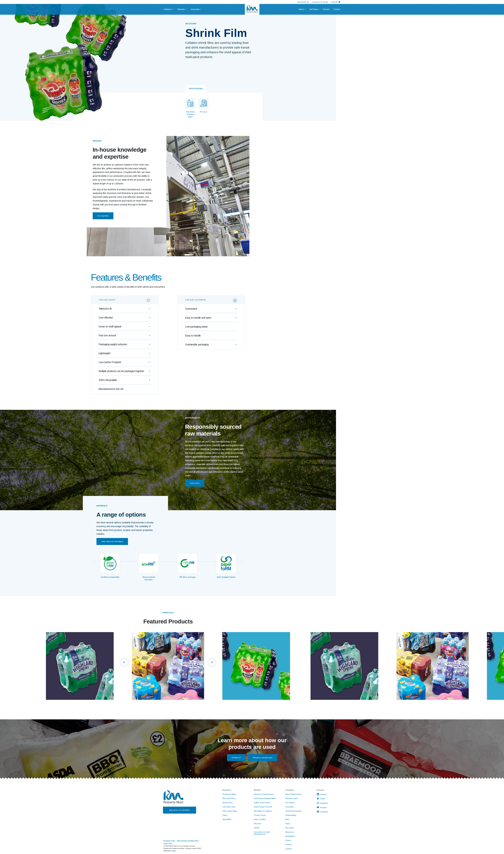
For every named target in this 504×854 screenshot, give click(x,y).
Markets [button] (181, 9)
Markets (257, 790)
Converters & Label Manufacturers (262, 833)
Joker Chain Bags (229, 811)
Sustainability (290, 815)
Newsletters (290, 836)
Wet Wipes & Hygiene (263, 811)
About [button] (301, 9)
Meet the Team (291, 798)
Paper (224, 815)
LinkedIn (334, 2)
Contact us (236, 758)
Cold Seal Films (228, 807)
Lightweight (104, 353)
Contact (337, 9)
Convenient (191, 308)
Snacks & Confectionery (264, 794)
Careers (326, 9)
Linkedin (323, 794)
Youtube (323, 807)
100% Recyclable (108, 380)
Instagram (324, 803)
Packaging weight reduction (113, 344)
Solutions (226, 790)
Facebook (324, 812)
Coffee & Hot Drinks (262, 803)
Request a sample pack (262, 758)
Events (288, 840)
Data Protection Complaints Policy (187, 840)
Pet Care (257, 824)
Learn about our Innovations (112, 541)
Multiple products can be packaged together (121, 371)
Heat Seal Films (228, 798)
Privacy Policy (167, 843)
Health (256, 828)
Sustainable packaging (197, 344)
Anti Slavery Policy (169, 840)
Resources (289, 832)
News (287, 824)
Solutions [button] (168, 9)
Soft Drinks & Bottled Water (265, 798)
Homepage (252, 10)
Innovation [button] (195, 9)
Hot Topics (314, 9)
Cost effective (106, 317)
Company (289, 790)
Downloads (301, 2)
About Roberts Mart (293, 794)
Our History (290, 803)
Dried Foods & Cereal (263, 807)
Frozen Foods (260, 815)
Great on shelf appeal (110, 326)
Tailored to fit (105, 308)
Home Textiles (260, 819)
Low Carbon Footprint (110, 362)
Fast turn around (107, 335)
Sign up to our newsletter (179, 810)
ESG (287, 819)
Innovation (289, 807)
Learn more (195, 483)
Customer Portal (318, 2)
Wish (174, 851)
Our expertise (103, 216)
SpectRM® (226, 819)
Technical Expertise (293, 811)
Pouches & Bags (229, 794)
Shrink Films (227, 803)
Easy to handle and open (198, 317)
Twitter (322, 799)
